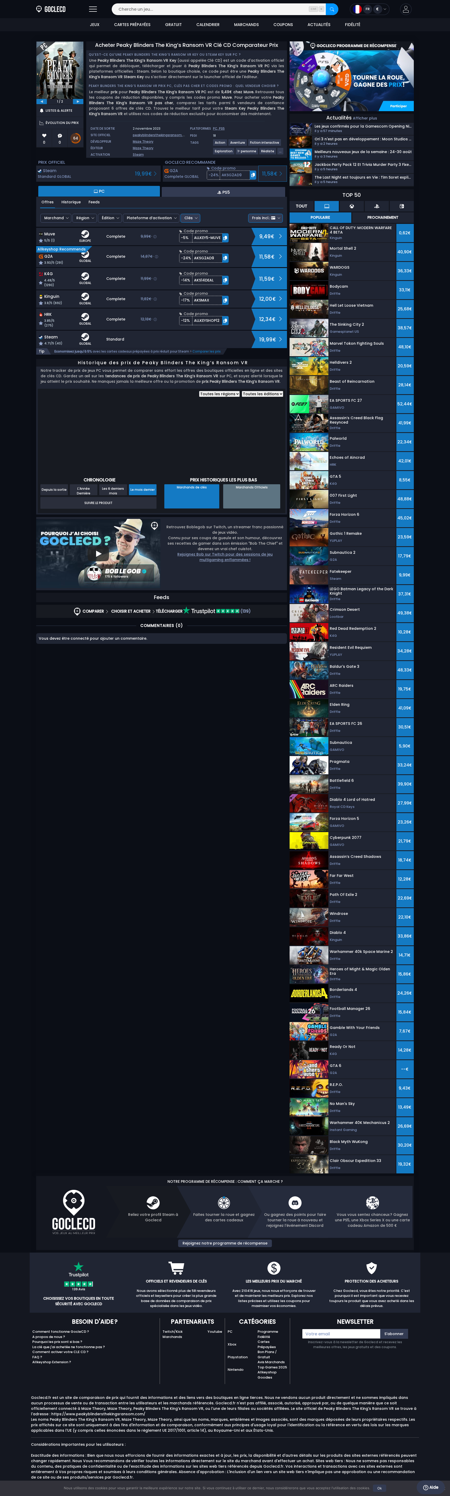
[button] (406, 9)
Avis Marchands (271, 1362)
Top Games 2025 (272, 1367)
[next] (78, 101)
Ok (379, 1488)
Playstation (238, 1357)
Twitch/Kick (172, 1331)
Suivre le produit (98, 503)
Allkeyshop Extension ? (51, 1362)
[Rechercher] (332, 9)
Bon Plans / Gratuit (267, 1354)
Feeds (94, 202)
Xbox (232, 1344)
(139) (245, 611)
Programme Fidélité (268, 1334)
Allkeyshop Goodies (267, 1375)
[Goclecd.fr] (50, 9)
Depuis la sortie (54, 489)
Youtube (215, 1331)
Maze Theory (143, 141)
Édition (108, 218)
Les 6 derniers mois (113, 490)
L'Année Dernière (83, 490)
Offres (47, 202)
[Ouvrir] (93, 9)
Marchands (172, 1336)
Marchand (54, 218)
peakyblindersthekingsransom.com (161, 135)
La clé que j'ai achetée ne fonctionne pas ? (68, 1346)
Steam (138, 154)
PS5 (222, 128)
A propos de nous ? (48, 1336)
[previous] (41, 101)
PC (230, 1331)
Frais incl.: (261, 218)
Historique (71, 202)
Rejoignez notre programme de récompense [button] (225, 1243)
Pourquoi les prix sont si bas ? (57, 1341)
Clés (188, 218)
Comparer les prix (206, 351)
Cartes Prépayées (267, 1344)
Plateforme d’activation (149, 218)
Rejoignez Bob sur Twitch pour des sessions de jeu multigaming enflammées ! (225, 557)
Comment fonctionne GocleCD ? (60, 1331)
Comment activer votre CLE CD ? (60, 1351)
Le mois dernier (142, 489)
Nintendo (235, 1369)
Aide (433, 1487)
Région (82, 218)
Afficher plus (365, 118)
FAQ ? (37, 1357)
